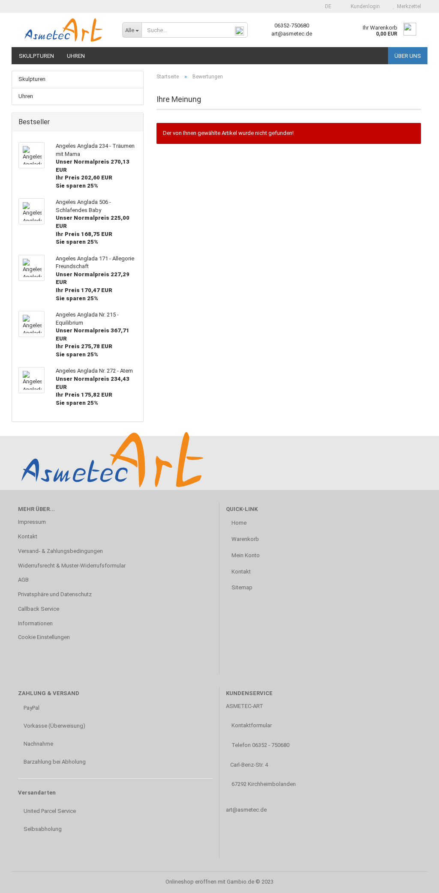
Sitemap (241, 587)
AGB (23, 579)
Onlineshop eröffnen (190, 881)
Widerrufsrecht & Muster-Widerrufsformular (72, 565)
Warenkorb (244, 539)
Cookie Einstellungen (44, 637)
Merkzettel (407, 6)
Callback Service (38, 609)
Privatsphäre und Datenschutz (55, 594)
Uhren (76, 56)
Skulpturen (36, 56)
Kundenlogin (364, 6)
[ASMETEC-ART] (63, 30)
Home (238, 523)
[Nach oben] (415, 880)
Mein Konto (245, 555)
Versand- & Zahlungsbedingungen (60, 551)
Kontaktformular (251, 725)
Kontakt (27, 536)
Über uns (407, 56)
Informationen (35, 623)
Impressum (32, 522)
